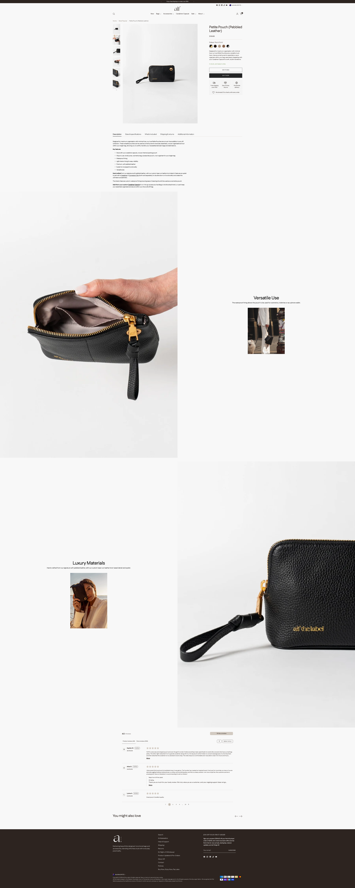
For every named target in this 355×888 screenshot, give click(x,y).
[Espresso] (215, 46)
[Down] (116, 90)
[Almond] (219, 46)
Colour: (216, 42)
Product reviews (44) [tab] (129, 741)
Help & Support (163, 842)
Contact (161, 862)
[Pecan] (223, 46)
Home (115, 21)
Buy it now (225, 75)
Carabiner (124, 175)
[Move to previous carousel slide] (236, 816)
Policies (161, 866)
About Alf (161, 859)
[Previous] (161, 1)
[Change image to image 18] (116, 73)
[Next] (194, 1)
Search (160, 835)
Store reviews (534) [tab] (142, 741)
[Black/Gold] (211, 46)
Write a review (221, 733)
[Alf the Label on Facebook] (217, 5)
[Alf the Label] (177, 8)
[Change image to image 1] (116, 29)
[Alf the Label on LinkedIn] (222, 5)
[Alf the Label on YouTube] (226, 5)
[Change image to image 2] (116, 40)
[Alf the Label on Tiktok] (224, 5)
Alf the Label (126, 877)
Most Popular (123, 21)
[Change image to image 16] (116, 51)
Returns (161, 849)
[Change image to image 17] (116, 62)
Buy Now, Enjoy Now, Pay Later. (169, 869)
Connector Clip (134, 175)
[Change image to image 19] (116, 84)
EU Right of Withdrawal (166, 852)
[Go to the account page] (237, 14)
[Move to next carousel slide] (240, 816)
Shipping (161, 845)
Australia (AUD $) (236, 5)
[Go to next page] (189, 804)
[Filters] (219, 741)
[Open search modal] (114, 14)
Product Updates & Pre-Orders (169, 855)
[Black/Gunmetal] (228, 46)
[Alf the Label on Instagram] (219, 5)
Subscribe (232, 850)
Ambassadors (163, 838)
